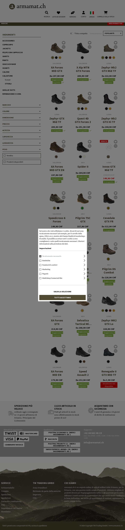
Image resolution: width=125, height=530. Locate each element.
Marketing (46, 269)
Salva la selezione (62, 291)
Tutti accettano (62, 297)
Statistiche (46, 261)
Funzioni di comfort (49, 265)
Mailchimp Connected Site (52, 278)
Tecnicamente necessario (51, 256)
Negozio (45, 274)
